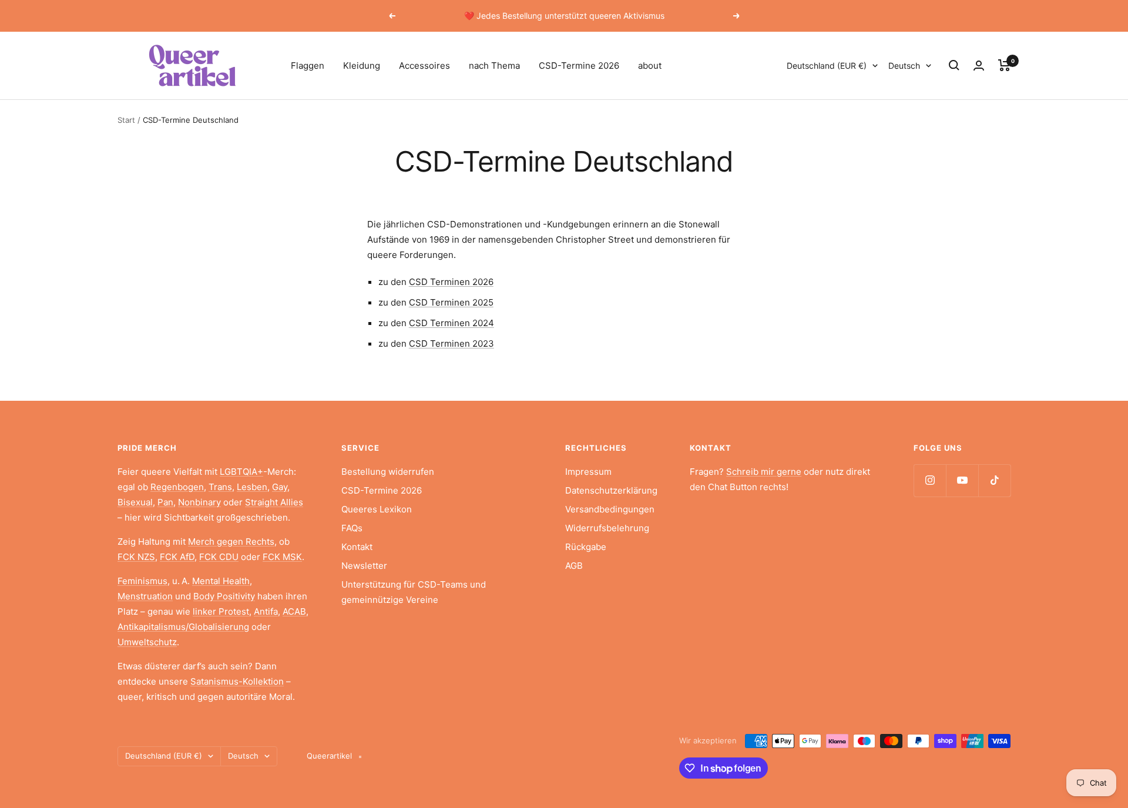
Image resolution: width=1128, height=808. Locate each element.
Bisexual (135, 502)
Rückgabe (585, 546)
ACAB (294, 611)
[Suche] (954, 65)
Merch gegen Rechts (231, 541)
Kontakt (356, 546)
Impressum (588, 471)
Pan (165, 502)
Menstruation (145, 596)
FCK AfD (177, 556)
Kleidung (361, 65)
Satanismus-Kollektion (237, 681)
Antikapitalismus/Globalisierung (183, 626)
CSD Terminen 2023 (451, 343)
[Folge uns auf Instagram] (930, 480)
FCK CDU (219, 556)
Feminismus (142, 580)
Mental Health (221, 580)
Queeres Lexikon (376, 509)
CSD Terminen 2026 (451, 281)
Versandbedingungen (609, 509)
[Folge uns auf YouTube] (962, 480)
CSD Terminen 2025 (451, 302)
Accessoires (424, 65)
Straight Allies (274, 502)
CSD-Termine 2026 (579, 65)
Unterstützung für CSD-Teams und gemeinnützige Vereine (413, 592)
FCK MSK (282, 556)
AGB (574, 565)
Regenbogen (177, 486)
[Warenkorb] (1004, 65)
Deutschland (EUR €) (827, 66)
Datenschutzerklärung (611, 490)
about (650, 65)
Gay (279, 486)
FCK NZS (136, 556)
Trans (220, 486)
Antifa (266, 611)
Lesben (252, 486)
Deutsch (904, 66)
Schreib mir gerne (763, 471)
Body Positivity (224, 596)
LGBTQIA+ (241, 471)
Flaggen (307, 65)
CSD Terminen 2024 (451, 322)
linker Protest (221, 611)
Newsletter (364, 565)
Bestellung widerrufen (387, 471)
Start (126, 120)
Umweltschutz (147, 642)
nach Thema (494, 65)
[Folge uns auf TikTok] (994, 480)
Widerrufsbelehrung (607, 528)
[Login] (978, 66)
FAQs (351, 528)
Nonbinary (199, 502)
